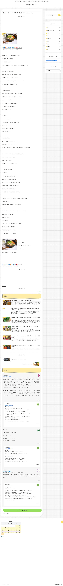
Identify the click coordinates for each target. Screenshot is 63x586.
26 (8, 532)
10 (2, 529)
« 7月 (2, 536)
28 (14, 532)
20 (11, 530)
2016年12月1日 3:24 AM (7, 471)
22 (16, 530)
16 (19, 529)
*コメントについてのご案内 (51, 60)
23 (19, 530)
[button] (59, 15)
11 (5, 529)
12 (8, 529)
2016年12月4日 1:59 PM (9, 448)
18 (5, 530)
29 (16, 532)
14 (14, 529)
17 (2, 530)
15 (16, 529)
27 (11, 532)
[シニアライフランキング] (19, 47)
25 (5, 532)
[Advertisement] (21, 24)
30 (19, 532)
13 (11, 529)
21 (14, 530)
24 (2, 532)
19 (8, 530)
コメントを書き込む (22, 510)
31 (2, 533)
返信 (39, 443)
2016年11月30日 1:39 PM (7, 376)
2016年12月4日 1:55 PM (9, 405)
